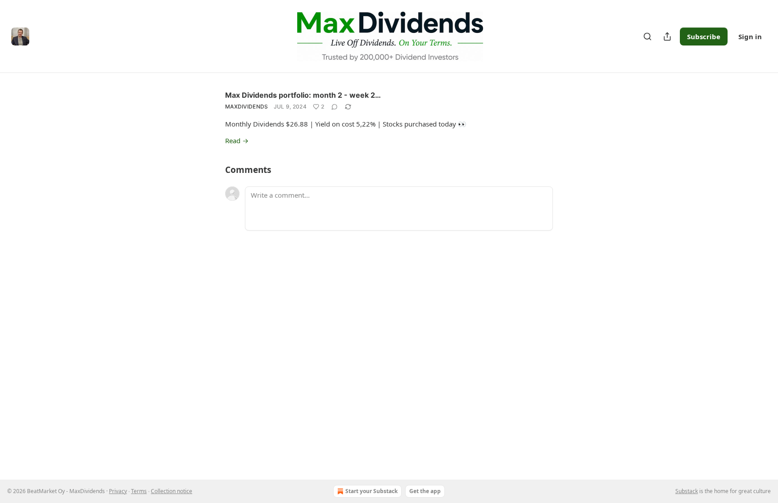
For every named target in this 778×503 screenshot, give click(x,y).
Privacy (118, 491)
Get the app (425, 491)
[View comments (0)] (334, 106)
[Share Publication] (667, 36)
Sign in (750, 36)
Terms (139, 491)
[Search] (647, 36)
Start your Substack (371, 491)
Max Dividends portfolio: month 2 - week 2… (303, 95)
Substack (686, 491)
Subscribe (703, 36)
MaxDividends (246, 106)
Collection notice (171, 491)
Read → (237, 140)
